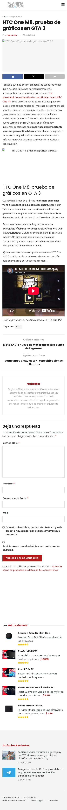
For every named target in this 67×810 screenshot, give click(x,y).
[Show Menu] (63, 5)
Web (5, 512)
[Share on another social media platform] (55, 76)
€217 (47, 695)
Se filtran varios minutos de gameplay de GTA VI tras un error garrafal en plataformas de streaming (39, 755)
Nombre (8, 483)
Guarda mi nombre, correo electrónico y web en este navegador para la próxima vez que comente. (34, 531)
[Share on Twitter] (34, 76)
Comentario (11, 443)
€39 (50, 713)
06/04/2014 (29, 35)
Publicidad (30, 797)
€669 (45, 659)
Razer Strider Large (30, 705)
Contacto (53, 800)
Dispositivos (16, 16)
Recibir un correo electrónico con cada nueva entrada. (31, 548)
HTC (18, 326)
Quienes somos (10, 797)
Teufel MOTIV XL (28, 651)
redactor (12, 35)
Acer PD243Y (26, 669)
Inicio (5, 16)
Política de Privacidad (14, 800)
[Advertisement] (33, 596)
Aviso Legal (37, 800)
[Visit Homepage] (15, 5)
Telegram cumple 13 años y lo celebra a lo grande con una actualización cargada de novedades (40, 772)
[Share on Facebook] (12, 76)
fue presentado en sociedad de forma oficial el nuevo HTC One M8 (32, 97)
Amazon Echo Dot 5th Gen (34, 633)
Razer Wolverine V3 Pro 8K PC (36, 687)
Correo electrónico (15, 498)
